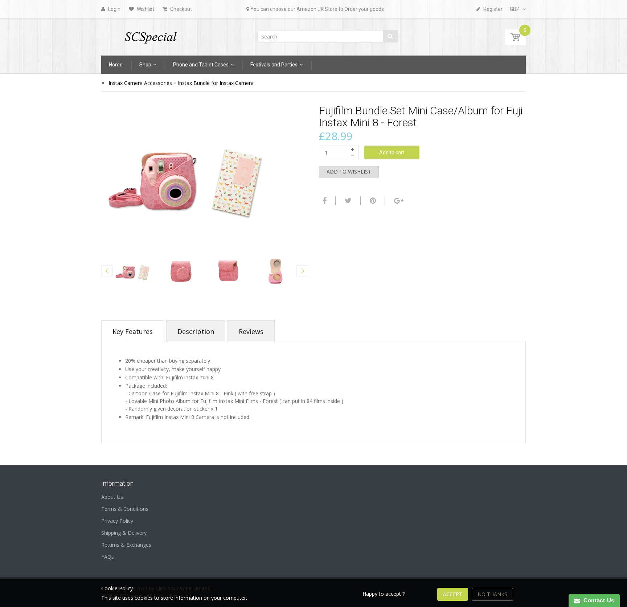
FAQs (107, 556)
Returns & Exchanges (126, 544)
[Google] (397, 200)
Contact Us (597, 600)
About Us (112, 496)
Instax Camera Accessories (140, 83)
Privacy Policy (117, 520)
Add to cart (392, 152)
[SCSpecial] (150, 34)
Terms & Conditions (124, 508)
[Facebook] (323, 200)
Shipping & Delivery (124, 532)
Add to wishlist (349, 171)
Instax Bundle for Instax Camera (216, 83)
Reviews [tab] (251, 331)
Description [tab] (195, 331)
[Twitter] (347, 200)
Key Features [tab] (132, 331)
